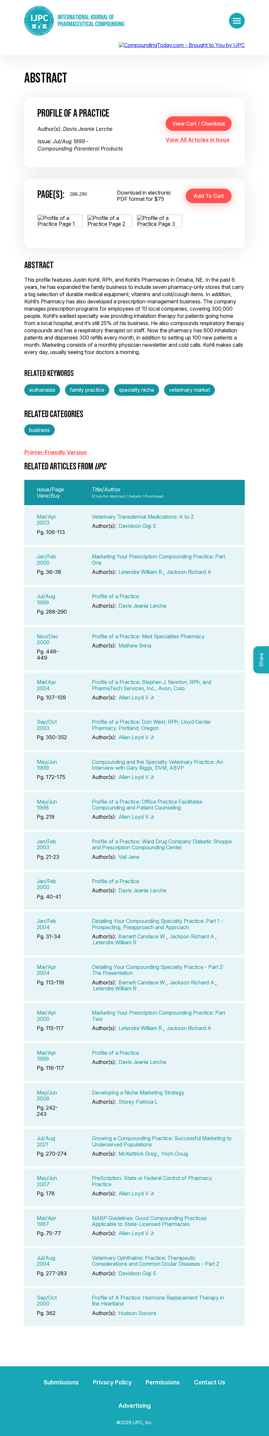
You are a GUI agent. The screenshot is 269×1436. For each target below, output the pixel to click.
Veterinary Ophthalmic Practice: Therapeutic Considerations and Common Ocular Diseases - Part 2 (155, 1261)
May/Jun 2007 (47, 1181)
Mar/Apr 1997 (46, 1221)
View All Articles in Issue (198, 139)
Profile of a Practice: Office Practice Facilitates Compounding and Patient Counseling (147, 804)
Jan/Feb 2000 (46, 559)
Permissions (163, 1382)
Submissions (61, 1382)
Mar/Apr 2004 (46, 685)
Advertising (134, 1405)
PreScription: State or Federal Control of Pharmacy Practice (152, 1181)
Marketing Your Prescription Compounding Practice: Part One (158, 559)
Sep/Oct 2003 (47, 724)
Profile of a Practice (115, 596)
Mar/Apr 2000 (46, 1015)
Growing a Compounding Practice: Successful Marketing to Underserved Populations (162, 1141)
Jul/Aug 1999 (46, 599)
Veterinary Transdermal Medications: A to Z (143, 516)
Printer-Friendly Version (55, 452)
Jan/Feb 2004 (46, 924)
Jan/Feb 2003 (46, 844)
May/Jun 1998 (47, 804)
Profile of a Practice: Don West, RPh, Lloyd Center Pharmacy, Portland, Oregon (151, 724)
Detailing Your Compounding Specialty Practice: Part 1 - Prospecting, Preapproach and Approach (157, 924)
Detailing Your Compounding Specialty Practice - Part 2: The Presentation (158, 970)
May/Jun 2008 (47, 1095)
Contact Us (209, 1382)
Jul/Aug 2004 (46, 1261)
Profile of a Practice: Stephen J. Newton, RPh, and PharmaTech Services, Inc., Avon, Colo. (151, 685)
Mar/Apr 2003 (46, 519)
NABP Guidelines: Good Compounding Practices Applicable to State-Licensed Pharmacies (149, 1221)
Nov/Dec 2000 (47, 639)
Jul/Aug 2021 (46, 1141)
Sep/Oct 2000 (47, 1300)
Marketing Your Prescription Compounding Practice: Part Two (158, 1015)
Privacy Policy (112, 1382)
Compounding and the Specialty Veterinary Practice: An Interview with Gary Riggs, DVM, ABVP (157, 765)
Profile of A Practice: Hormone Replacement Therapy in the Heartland (158, 1300)
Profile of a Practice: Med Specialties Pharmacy (148, 636)
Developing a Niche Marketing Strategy (138, 1092)
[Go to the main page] (74, 20)
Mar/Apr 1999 (46, 1055)
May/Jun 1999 (47, 765)
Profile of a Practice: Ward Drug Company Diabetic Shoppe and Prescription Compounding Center (162, 844)
